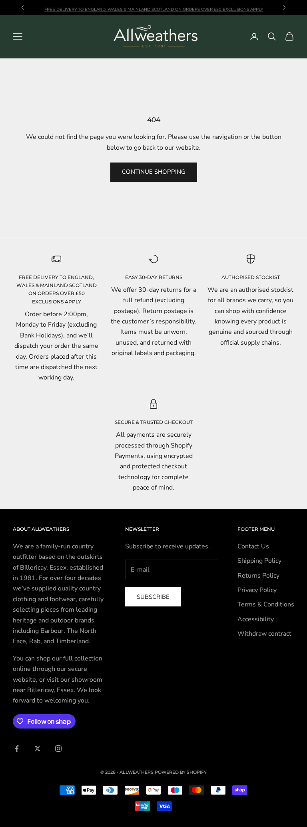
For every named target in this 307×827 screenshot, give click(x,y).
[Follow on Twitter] (38, 749)
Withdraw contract (264, 633)
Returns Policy (258, 575)
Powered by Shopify (181, 772)
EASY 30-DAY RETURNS (153, 277)
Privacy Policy (257, 590)
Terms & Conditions (265, 604)
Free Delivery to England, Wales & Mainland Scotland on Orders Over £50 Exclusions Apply (153, 7)
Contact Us (253, 546)
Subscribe (153, 597)
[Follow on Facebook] (17, 749)
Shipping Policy (259, 560)
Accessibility (255, 619)
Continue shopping (153, 172)
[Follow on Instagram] (58, 749)
